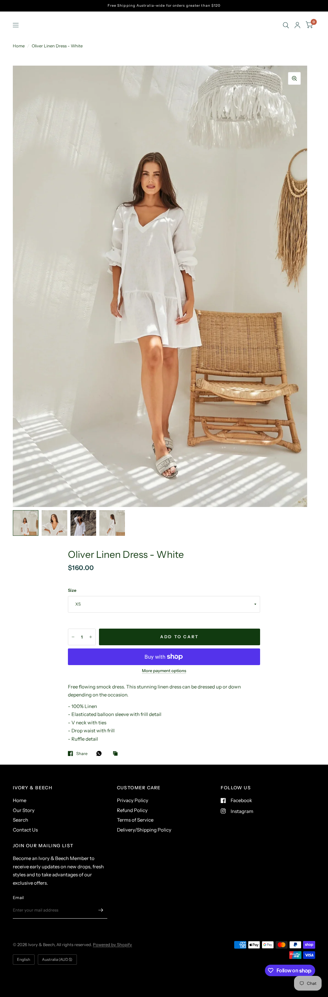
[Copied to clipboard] (117, 754)
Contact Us (25, 830)
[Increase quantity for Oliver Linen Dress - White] (90, 637)
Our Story (24, 810)
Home (19, 45)
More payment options (164, 670)
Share (81, 753)
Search (20, 820)
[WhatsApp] (100, 753)
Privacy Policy (132, 800)
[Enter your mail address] (100, 910)
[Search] (286, 25)
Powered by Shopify (112, 944)
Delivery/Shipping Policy (144, 830)
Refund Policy (132, 810)
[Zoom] (294, 78)
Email (18, 897)
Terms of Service (135, 820)
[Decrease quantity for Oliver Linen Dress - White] (73, 637)
